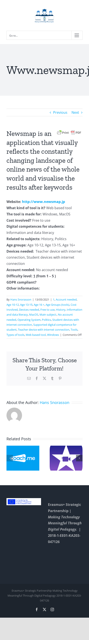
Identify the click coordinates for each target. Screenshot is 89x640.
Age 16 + (39, 305)
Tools (74, 330)
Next (75, 112)
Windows (53, 335)
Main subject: (48, 314)
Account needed (66, 299)
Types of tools (15, 335)
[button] (9, 458)
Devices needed (29, 310)
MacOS (33, 314)
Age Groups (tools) (57, 305)
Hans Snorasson (20, 299)
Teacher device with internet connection (43, 330)
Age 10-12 (12, 305)
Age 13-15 (26, 305)
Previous (60, 112)
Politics (46, 320)
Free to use (47, 310)
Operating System (29, 320)
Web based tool (36, 335)
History (60, 310)
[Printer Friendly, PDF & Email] (69, 132)
